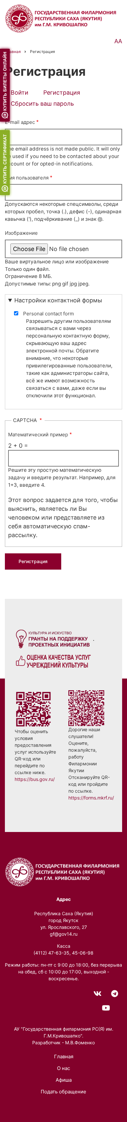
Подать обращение (63, 1092)
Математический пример (38, 434)
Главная (63, 1056)
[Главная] (62, 18)
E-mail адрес (20, 122)
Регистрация (64, 93)
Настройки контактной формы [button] (58, 300)
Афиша (64, 1080)
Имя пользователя (27, 178)
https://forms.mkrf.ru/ (91, 797)
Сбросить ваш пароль (42, 103)
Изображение (21, 233)
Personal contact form (48, 313)
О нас (63, 1068)
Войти (19, 92)
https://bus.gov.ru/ (35, 779)
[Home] (63, 871)
